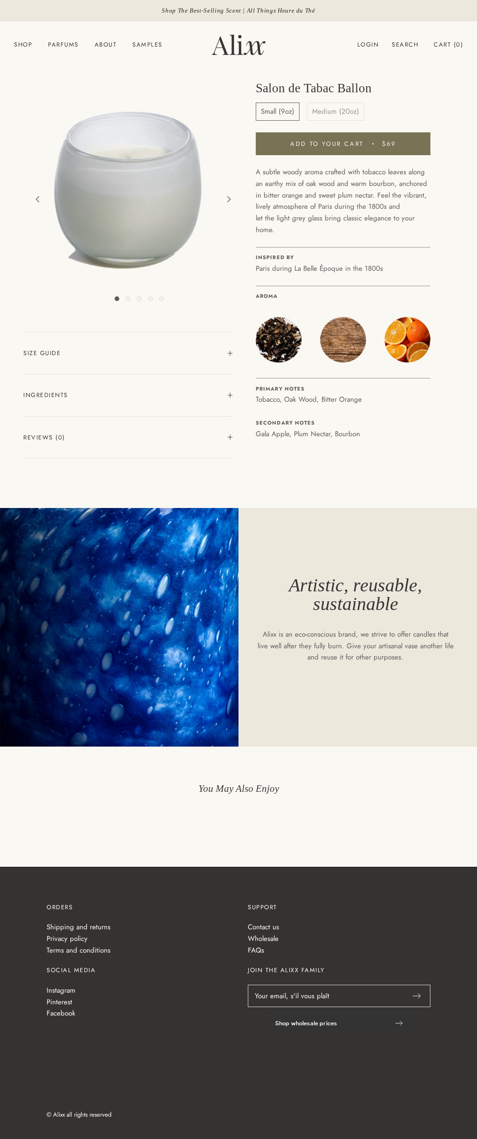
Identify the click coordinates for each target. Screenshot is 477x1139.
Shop (23, 44)
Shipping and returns (78, 927)
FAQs (256, 950)
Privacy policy (67, 938)
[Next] (185, 199)
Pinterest (59, 1002)
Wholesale (263, 938)
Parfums (63, 44)
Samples (147, 44)
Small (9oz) (277, 111)
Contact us (263, 927)
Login (368, 44)
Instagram (61, 990)
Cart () (448, 44)
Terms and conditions (78, 950)
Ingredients (45, 395)
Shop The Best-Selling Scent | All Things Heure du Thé (238, 10)
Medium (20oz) (335, 111)
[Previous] (81, 199)
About (106, 44)
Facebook (61, 1013)
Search (405, 44)
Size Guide (42, 353)
